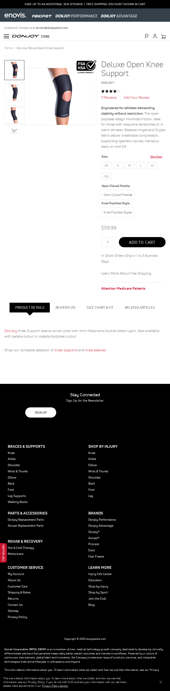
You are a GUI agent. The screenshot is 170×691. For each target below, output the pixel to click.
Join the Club (97, 599)
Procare (93, 544)
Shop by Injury (98, 586)
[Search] (148, 36)
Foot (11, 490)
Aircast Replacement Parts (26, 526)
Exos (91, 550)
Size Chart (156, 156)
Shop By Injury (103, 446)
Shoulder (14, 465)
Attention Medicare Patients (123, 288)
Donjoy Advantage (100, 526)
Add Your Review (136, 97)
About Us (14, 580)
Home (8, 48)
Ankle (11, 459)
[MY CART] (163, 37)
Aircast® (93, 538)
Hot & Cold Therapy (21, 548)
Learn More (100, 567)
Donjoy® (94, 532)
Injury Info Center (100, 574)
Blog (91, 605)
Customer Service (25, 567)
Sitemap (13, 611)
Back (11, 483)
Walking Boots (18, 502)
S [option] (118, 165)
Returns (13, 599)
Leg (90, 496)
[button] (14, 70)
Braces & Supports (26, 446)
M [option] (129, 165)
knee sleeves (95, 350)
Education (95, 580)
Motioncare (15, 554)
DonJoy (10, 330)
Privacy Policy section (55, 686)
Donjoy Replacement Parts (26, 520)
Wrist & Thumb (18, 471)
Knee (11, 453)
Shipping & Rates (19, 592)
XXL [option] (106, 176)
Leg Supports (17, 496)
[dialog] (85, 682)
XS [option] (106, 165)
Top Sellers (3, 553)
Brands (95, 513)
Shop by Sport (98, 592)
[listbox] (132, 172)
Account (155, 36)
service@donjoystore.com (52, 28)
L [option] (141, 165)
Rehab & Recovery (25, 541)
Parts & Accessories (27, 513)
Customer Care (17, 586)
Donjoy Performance (102, 520)
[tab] (30, 307)
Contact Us (15, 605)
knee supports (66, 350)
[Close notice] (161, 682)
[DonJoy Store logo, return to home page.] (31, 36)
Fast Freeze (96, 556)
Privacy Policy (17, 617)
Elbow (12, 477)
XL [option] (152, 165)
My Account (16, 574)
